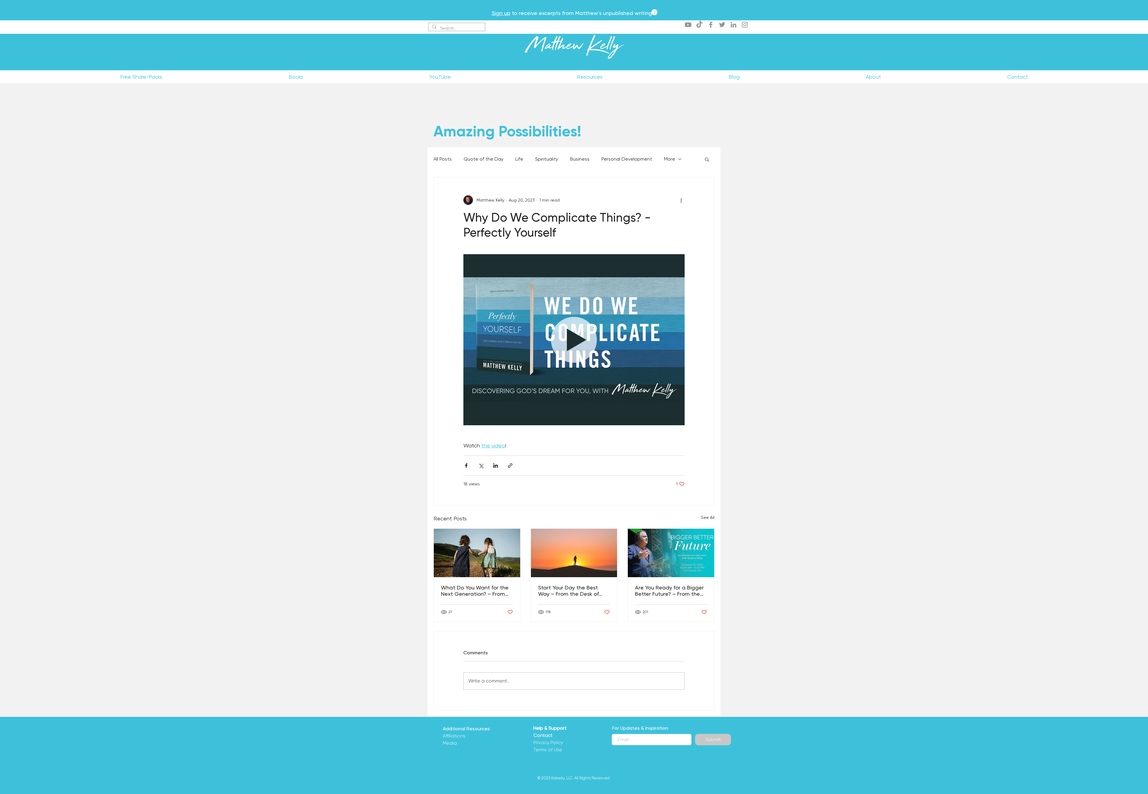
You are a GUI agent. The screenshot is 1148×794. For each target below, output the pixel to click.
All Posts (442, 159)
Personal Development (627, 159)
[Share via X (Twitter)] (481, 465)
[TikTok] (699, 25)
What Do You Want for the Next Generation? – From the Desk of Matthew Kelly (475, 590)
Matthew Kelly (574, 47)
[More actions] (681, 200)
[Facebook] (711, 25)
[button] (707, 159)
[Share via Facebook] (466, 465)
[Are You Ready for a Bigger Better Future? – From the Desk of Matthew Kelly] (671, 553)
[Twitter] (722, 25)
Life (519, 159)
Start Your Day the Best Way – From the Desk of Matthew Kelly (568, 590)
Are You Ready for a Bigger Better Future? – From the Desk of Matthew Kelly (669, 590)
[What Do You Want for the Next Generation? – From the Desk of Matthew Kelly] (477, 553)
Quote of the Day (483, 159)
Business (580, 159)
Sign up (501, 13)
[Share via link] (510, 465)
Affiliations (454, 736)
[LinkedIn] (733, 25)
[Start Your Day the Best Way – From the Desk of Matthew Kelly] (574, 553)
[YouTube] (688, 25)
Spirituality (546, 159)
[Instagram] (745, 25)
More (669, 159)
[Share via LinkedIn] (495, 465)
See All (708, 517)
